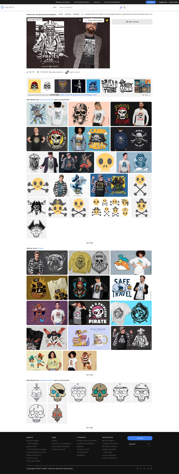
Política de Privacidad (60, 446)
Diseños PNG (32, 446)
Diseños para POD (34, 455)
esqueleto (76, 14)
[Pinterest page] (144, 468)
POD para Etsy (32, 458)
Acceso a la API (83, 449)
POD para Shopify (34, 461)
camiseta (68, 14)
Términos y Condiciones (61, 443)
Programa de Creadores (87, 440)
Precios (54, 440)
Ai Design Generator (110, 443)
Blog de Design (33, 440)
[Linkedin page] (151, 468)
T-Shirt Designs (32, 443)
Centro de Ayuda (59, 449)
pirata (61, 14)
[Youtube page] (147, 468)
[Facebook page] (141, 468)
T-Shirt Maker (107, 452)
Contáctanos (82, 452)
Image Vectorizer (109, 449)
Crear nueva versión (95, 20)
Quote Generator (109, 455)
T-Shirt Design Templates (37, 449)
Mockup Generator (109, 446)
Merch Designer (108, 440)
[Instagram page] (137, 468)
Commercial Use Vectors (36, 452)
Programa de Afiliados (86, 443)
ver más (145, 95)
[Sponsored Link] (41, 86)
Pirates (40, 248)
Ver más (89, 243)
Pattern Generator (109, 458)
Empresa (80, 446)
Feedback (81, 455)
